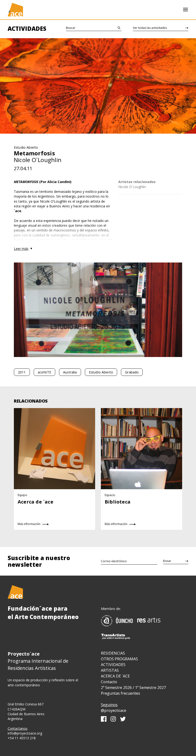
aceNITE (44, 372)
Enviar (167, 561)
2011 (22, 372)
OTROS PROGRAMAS (119, 659)
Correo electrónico (114, 561)
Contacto (109, 681)
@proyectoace (113, 710)
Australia (70, 372)
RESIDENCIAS (113, 653)
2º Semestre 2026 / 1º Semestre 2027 (133, 687)
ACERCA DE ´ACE (115, 676)
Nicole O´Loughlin (132, 186)
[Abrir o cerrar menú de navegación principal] (185, 9)
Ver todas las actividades (150, 28)
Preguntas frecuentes (120, 693)
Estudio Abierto (101, 372)
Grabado (132, 372)
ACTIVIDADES (113, 664)
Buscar (70, 28)
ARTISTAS (110, 670)
